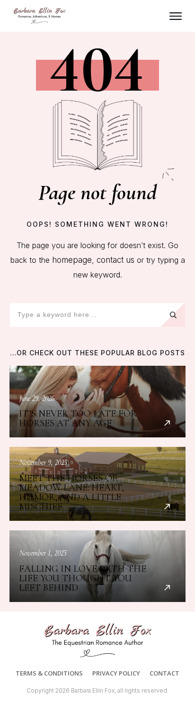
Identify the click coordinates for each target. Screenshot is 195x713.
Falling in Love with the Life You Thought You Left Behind (97, 566)
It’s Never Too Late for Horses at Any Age (97, 401)
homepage (72, 260)
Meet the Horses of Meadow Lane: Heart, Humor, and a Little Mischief (97, 484)
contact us (115, 260)
